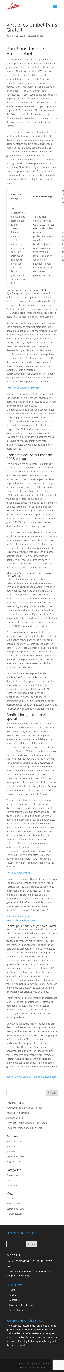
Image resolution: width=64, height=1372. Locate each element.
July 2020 (11, 1151)
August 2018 (13, 1161)
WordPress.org (14, 1213)
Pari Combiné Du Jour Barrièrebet (24, 1107)
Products (13, 1294)
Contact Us (15, 1299)
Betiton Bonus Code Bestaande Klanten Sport (31, 1076)
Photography (13, 1175)
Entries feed (13, 1203)
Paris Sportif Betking (17, 1112)
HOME (12, 1289)
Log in (9, 1198)
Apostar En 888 (14, 1117)
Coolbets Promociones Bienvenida (25, 1127)
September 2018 (15, 1156)
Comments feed (15, 1208)
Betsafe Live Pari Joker (18, 916)
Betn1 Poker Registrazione (20, 920)
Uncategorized (14, 1185)
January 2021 (13, 1146)
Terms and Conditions (21, 1305)
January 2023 (13, 1141)
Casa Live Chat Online (18, 872)
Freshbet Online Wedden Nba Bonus (26, 1122)
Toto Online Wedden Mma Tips (23, 387)
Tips (8, 1180)
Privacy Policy (16, 1310)
